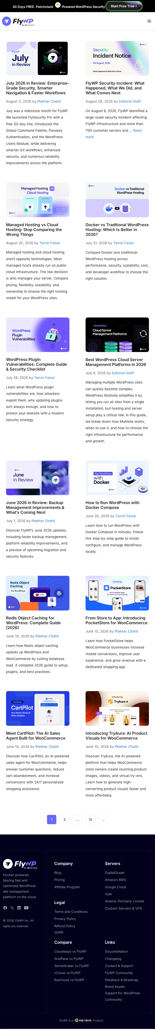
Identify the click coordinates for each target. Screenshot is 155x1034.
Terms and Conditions (71, 912)
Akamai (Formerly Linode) (124, 901)
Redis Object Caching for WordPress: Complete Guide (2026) (33, 623)
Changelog (113, 959)
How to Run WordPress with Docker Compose (112, 505)
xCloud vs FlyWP (67, 973)
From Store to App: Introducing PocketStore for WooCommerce (117, 620)
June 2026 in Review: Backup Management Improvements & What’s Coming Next (35, 507)
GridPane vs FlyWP (68, 959)
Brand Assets (115, 987)
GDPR (58, 932)
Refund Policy (64, 926)
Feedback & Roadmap (121, 980)
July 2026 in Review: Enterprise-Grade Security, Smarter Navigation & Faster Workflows (37, 88)
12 (92, 821)
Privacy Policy (65, 919)
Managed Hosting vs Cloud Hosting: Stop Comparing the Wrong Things (34, 229)
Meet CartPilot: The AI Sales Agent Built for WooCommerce (35, 736)
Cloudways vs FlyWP (70, 951)
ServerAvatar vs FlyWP (71, 966)
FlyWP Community (119, 973)
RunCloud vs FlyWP (69, 980)
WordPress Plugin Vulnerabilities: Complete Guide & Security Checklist (36, 364)
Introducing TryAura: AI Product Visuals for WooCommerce (116, 736)
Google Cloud (115, 887)
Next (103, 820)
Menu (149, 20)
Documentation (116, 951)
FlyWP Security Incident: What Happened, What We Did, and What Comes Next (115, 88)
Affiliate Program (67, 887)
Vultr (108, 894)
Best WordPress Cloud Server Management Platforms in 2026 (116, 362)
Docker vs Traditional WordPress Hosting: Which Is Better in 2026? (117, 229)
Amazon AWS (115, 880)
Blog (57, 873)
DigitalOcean (114, 873)
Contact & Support (119, 966)
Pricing (59, 880)
